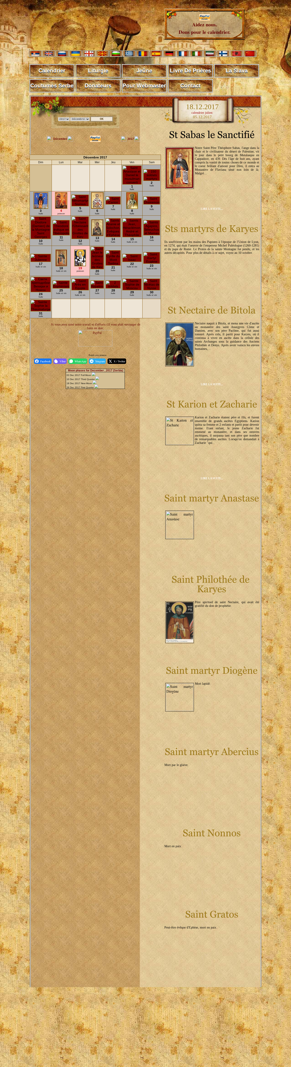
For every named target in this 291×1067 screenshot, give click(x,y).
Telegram (100, 361)
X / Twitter (119, 361)
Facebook (45, 361)
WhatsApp (80, 361)
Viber (63, 361)
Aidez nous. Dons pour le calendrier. (205, 28)
